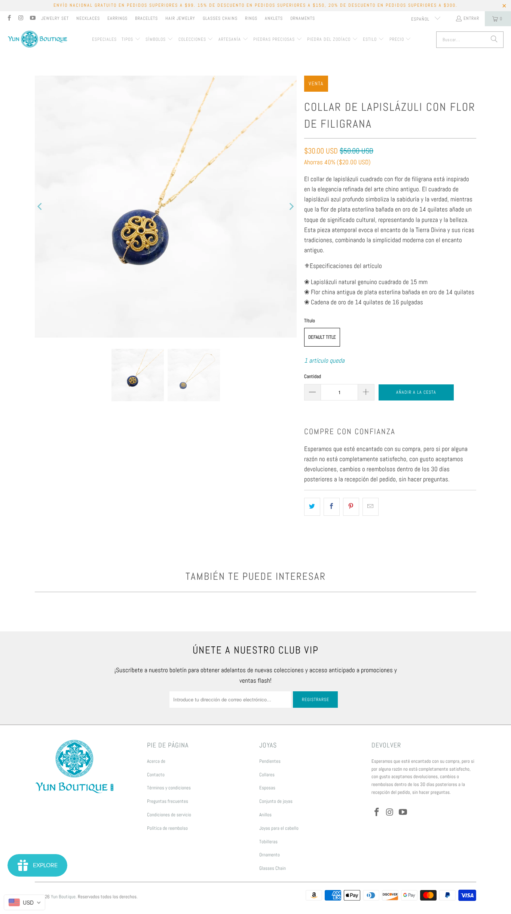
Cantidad (312, 376)
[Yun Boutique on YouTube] (32, 19)
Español (421, 19)
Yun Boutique (63, 896)
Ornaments (302, 18)
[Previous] (40, 207)
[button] (131, 39)
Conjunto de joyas (276, 801)
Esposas (267, 787)
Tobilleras (268, 841)
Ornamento (269, 854)
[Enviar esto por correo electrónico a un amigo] (370, 506)
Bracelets (146, 18)
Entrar (471, 18)
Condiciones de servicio (169, 814)
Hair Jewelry (180, 18)
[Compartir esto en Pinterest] (351, 506)
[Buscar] (494, 39)
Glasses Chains (220, 18)
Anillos (265, 814)
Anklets (274, 18)
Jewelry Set (55, 18)
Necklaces (88, 18)
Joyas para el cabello (279, 828)
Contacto (156, 774)
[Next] (291, 207)
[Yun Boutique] (37, 40)
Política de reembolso (167, 828)
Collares (267, 774)
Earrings (117, 18)
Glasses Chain (272, 868)
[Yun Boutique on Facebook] (9, 19)
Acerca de (156, 761)
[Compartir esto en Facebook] (332, 506)
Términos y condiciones (169, 787)
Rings (251, 18)
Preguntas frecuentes (167, 801)
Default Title (322, 337)
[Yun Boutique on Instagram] (20, 19)
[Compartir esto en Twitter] (312, 506)
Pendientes (270, 761)
